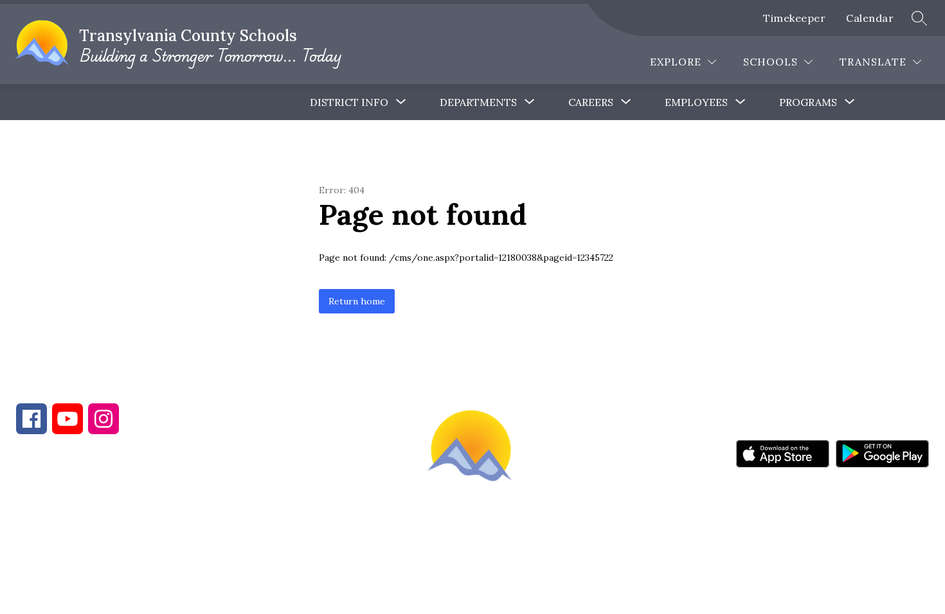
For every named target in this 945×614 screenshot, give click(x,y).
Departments (478, 102)
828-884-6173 (128, 511)
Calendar (870, 18)
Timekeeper (794, 18)
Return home (356, 301)
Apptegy (500, 575)
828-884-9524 (243, 511)
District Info (349, 102)
